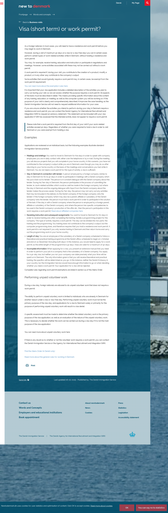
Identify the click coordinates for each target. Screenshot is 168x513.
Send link (23, 380)
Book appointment (29, 417)
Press (120, 403)
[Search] (147, 3)
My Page (135, 3)
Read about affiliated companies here (67, 211)
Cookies (88, 413)
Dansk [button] (118, 3)
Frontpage (23, 14)
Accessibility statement (128, 417)
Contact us (25, 403)
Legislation (123, 413)
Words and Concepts (30, 407)
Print (33, 365)
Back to (32, 22)
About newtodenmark (95, 403)
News (87, 408)
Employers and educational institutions (40, 412)
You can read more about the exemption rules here (46, 86)
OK (126, 507)
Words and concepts (42, 14)
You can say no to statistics (151, 507)
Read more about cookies (101, 506)
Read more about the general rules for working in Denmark (49, 357)
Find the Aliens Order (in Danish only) (40, 351)
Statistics (122, 408)
